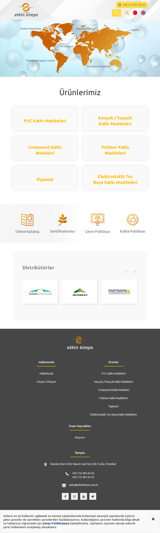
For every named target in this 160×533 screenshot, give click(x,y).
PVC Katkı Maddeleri (113, 373)
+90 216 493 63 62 (83, 477)
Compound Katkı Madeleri (113, 389)
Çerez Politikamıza (55, 523)
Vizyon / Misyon (46, 381)
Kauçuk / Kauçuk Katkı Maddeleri (113, 381)
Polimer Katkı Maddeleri (114, 398)
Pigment (114, 406)
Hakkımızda (46, 373)
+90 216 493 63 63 (83, 473)
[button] (12, 48)
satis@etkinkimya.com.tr (83, 484)
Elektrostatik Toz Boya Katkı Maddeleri (113, 414)
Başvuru (80, 437)
